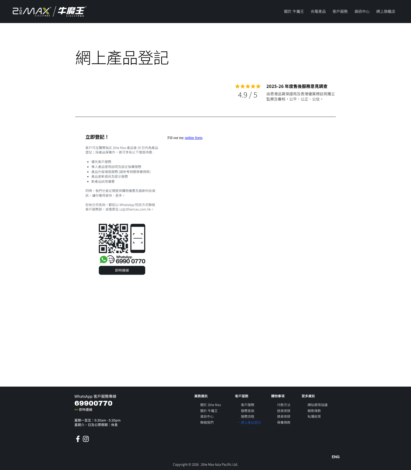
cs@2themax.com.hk (135, 209)
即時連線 (83, 409)
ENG (336, 457)
